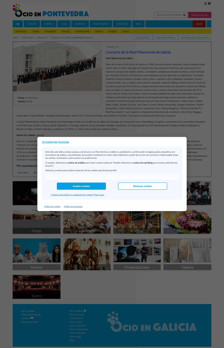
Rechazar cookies (142, 186)
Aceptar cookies (81, 186)
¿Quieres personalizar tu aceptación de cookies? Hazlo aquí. (78, 195)
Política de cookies (52, 206)
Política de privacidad (73, 206)
